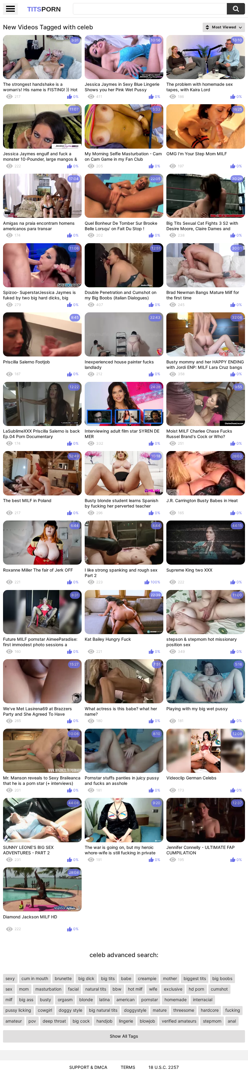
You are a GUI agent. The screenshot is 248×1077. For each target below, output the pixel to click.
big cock (81, 1021)
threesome (183, 1010)
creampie (147, 978)
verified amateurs (179, 1021)
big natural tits (103, 1010)
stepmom (212, 1021)
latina (104, 999)
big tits (108, 978)
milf (8, 999)
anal (232, 1021)
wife (153, 989)
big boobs (222, 978)
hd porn (196, 989)
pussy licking (18, 1010)
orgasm (65, 999)
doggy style (70, 1010)
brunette (63, 978)
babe (126, 978)
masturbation (48, 989)
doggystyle (135, 1010)
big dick (86, 978)
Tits (44, 9)
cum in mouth (34, 978)
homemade (176, 999)
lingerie (126, 1021)
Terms (128, 1067)
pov (32, 1021)
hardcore (210, 1010)
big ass (26, 999)
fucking (232, 1010)
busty (45, 999)
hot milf (135, 989)
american (125, 999)
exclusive (173, 989)
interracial (202, 999)
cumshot (219, 989)
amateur (13, 1021)
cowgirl (45, 1010)
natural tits (95, 989)
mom (24, 989)
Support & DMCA (88, 1067)
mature (160, 1010)
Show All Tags (124, 1036)
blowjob (147, 1021)
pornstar (149, 999)
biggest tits (195, 978)
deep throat (54, 1021)
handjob (104, 1021)
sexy (10, 978)
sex (8, 989)
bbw (117, 989)
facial (73, 989)
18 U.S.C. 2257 (163, 1067)
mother (170, 978)
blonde (86, 999)
